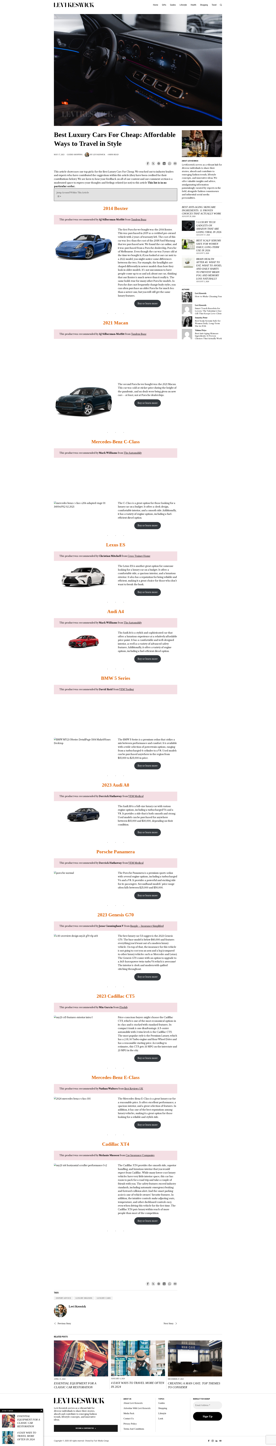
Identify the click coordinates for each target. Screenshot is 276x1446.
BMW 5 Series (115, 678)
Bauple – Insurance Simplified (147, 926)
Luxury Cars (104, 1298)
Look (160, 1418)
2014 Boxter (115, 208)
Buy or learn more (148, 303)
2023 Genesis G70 (115, 914)
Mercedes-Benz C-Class (115, 441)
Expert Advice (63, 1298)
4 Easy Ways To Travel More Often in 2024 (137, 1384)
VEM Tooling (126, 689)
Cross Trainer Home (139, 556)
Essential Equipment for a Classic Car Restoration (75, 1385)
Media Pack (128, 1413)
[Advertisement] (115, 362)
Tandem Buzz (138, 219)
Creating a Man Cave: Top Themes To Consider (194, 1385)
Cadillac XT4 (115, 1144)
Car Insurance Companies (140, 1155)
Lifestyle (162, 1413)
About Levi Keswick (133, 1403)
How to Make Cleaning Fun (208, 296)
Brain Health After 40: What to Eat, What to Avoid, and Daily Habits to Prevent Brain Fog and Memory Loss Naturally (209, 269)
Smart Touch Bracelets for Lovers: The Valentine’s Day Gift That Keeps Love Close (208, 311)
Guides (70, 155)
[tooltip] (148, 163)
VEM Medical (135, 796)
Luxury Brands (84, 1298)
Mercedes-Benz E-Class (116, 1077)
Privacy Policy (130, 1423)
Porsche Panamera (115, 851)
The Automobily (133, 452)
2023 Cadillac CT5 (116, 996)
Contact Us (128, 1418)
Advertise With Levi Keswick (137, 1408)
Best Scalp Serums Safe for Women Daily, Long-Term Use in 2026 (208, 245)
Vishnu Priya (200, 330)
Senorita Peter (201, 318)
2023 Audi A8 (115, 785)
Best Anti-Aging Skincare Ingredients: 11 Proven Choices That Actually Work (201, 210)
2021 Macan (115, 322)
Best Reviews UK (133, 1088)
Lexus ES (115, 544)
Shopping (78, 155)
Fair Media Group (101, 1441)
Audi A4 (115, 611)
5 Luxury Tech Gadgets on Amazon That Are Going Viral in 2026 (208, 227)
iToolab (123, 1007)
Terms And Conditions (133, 1429)
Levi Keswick (99, 155)
